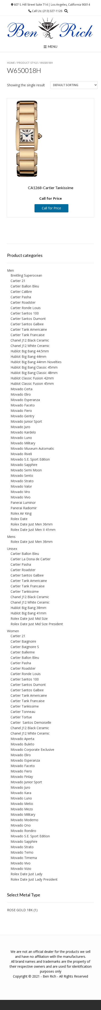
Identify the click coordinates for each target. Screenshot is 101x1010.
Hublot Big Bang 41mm (28, 613)
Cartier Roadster (23, 302)
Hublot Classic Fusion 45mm (32, 383)
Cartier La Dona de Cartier (30, 559)
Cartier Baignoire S (25, 646)
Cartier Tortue (21, 717)
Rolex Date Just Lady (26, 874)
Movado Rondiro (23, 830)
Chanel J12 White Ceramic (30, 345)
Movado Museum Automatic (32, 448)
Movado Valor (21, 486)
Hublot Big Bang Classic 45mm (34, 367)
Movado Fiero (21, 410)
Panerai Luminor (23, 502)
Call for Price (51, 208)
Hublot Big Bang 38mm (28, 607)
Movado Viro (20, 491)
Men (10, 270)
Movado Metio (22, 803)
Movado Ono (21, 825)
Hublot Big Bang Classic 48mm (34, 372)
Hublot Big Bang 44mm (28, 356)
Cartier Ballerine (23, 652)
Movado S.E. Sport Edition (30, 459)
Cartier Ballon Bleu (25, 286)
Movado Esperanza (25, 400)
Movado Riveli (21, 454)
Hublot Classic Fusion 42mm (32, 378)
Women (13, 631)
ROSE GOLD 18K (20, 910)
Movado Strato (22, 481)
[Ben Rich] (50, 28)
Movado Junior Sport (26, 421)
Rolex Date (19, 519)
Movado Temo (22, 852)
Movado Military (23, 443)
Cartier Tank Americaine (29, 329)
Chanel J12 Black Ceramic (30, 340)
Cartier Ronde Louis (26, 308)
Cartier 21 (18, 280)
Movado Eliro (21, 394)
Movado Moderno (24, 820)
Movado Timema (24, 857)
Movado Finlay (22, 776)
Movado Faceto (23, 405)
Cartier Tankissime (25, 591)
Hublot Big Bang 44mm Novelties (36, 362)
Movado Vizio (21, 868)
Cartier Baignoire (23, 641)
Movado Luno (21, 437)
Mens (11, 536)
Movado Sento (22, 475)
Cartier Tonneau (23, 711)
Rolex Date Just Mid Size (29, 618)
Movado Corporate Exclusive (32, 749)
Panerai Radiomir (24, 508)
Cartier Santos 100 (25, 313)
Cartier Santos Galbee (27, 324)
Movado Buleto (22, 744)
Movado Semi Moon (26, 470)
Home (11, 62)
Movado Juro (20, 427)
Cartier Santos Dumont (28, 318)
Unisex (12, 548)
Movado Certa (21, 389)
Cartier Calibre (21, 291)
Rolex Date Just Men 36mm (32, 524)
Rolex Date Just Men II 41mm (33, 529)
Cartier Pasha (21, 297)
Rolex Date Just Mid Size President (37, 624)
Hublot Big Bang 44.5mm (30, 351)
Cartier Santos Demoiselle (31, 722)
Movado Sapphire (24, 464)
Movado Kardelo (23, 432)
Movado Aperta (22, 738)
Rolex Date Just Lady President (34, 879)
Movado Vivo (21, 497)
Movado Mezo (22, 809)
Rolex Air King (21, 513)
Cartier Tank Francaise (28, 335)
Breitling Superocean (26, 275)
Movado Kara (21, 793)
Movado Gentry (22, 416)
